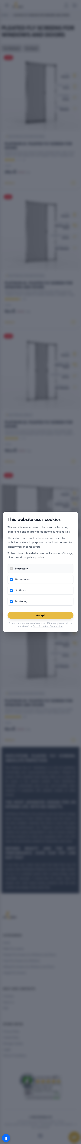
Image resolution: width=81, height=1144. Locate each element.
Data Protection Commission (48, 626)
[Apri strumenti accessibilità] (6, 1138)
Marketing (21, 601)
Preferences (22, 579)
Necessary (21, 568)
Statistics (20, 590)
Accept (40, 615)
